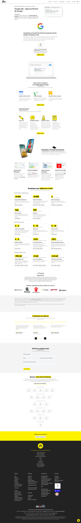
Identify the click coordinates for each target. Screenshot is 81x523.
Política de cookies (51, 514)
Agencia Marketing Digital (38, 509)
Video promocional (17, 485)
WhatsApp (16, 496)
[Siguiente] (45, 338)
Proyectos (16, 481)
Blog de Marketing (44, 489)
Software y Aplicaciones (32, 499)
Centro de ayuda (17, 500)
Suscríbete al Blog (44, 494)
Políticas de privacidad (44, 514)
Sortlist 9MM (40, 462)
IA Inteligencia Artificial (32, 489)
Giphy (41, 458)
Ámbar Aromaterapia (55, 332)
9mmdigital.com (54, 513)
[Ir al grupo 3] (42, 338)
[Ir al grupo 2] (40, 338)
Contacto (68, 1)
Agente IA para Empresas (32, 487)
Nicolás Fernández (19, 332)
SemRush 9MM (40, 461)
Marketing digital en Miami (48, 509)
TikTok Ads (30, 478)
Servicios (55, 1)
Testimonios (16, 483)
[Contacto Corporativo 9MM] (78, 520)
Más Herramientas (44, 484)
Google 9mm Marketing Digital (40, 456)
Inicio (15, 6)
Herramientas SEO (44, 476)
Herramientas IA (44, 477)
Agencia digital (31, 509)
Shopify (29, 498)
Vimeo (40, 460)
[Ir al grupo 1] (38, 338)
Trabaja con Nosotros (18, 497)
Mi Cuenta (56, 476)
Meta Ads (29, 477)
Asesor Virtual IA (17, 493)
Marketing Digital (31, 480)
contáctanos (44, 511)
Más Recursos (43, 496)
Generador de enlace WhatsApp (47, 483)
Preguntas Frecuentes (18, 498)
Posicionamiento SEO (32, 483)
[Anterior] (36, 338)
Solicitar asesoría (40, 54)
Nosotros (50, 1)
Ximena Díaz (35, 332)
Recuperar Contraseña (59, 480)
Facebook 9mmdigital (40, 453)
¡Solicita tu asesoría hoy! (40, 436)
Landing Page (30, 495)
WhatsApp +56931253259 (59, 511)
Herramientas (61, 1)
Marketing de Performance (33, 481)
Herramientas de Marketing (46, 478)
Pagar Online (57, 481)
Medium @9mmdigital (40, 463)
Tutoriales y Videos (44, 491)
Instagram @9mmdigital (40, 452)
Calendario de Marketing (45, 493)
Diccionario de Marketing (45, 490)
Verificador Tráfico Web (45, 480)
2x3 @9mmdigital (41, 466)
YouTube (40, 457)
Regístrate (56, 478)
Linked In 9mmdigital (40, 455)
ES (78, 1)
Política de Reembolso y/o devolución (32, 514)
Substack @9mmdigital (40, 465)
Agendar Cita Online (18, 494)
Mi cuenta (74, 1)
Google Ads (30, 476)
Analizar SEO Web (44, 481)
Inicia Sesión (57, 477)
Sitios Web (30, 496)
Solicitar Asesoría (17, 491)
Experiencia (16, 478)
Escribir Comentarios (18, 484)
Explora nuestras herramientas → (40, 383)
